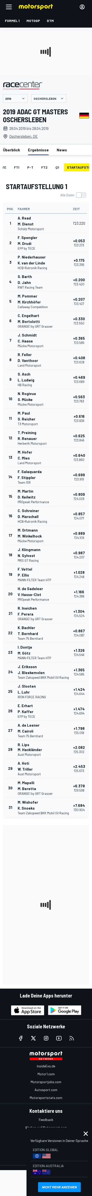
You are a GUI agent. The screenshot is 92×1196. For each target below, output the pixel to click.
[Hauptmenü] (9, 7)
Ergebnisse (38, 149)
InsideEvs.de (46, 1066)
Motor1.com (46, 1074)
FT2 (44, 167)
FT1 (16, 167)
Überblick (11, 149)
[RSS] (72, 1038)
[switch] (73, 195)
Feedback (46, 1119)
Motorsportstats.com (46, 1098)
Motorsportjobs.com (46, 1082)
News (62, 149)
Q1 (57, 167)
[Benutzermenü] (82, 7)
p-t (30, 167)
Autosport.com (46, 1090)
